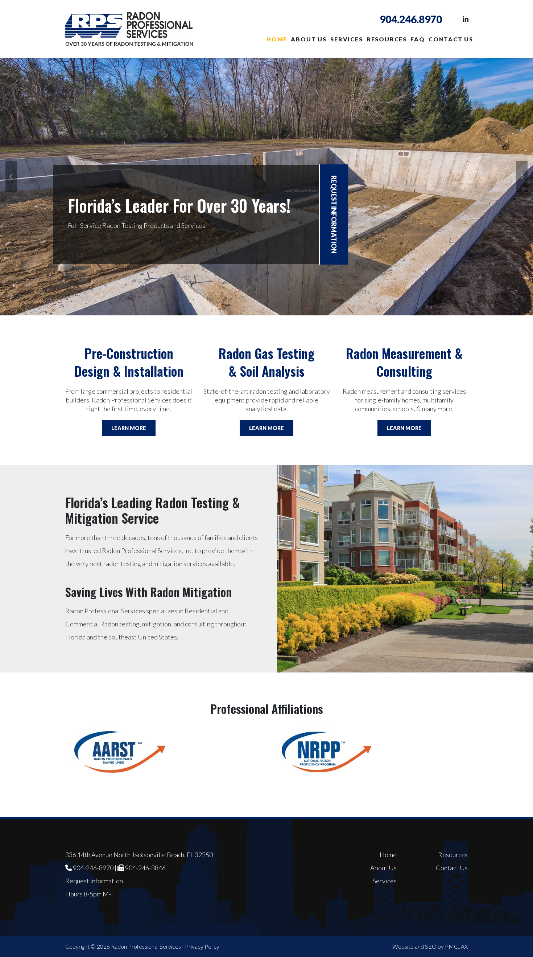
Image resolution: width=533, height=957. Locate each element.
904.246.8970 (411, 19)
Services (346, 39)
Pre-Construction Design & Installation (128, 361)
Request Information (334, 214)
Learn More (128, 428)
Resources (387, 39)
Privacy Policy (202, 946)
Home (276, 39)
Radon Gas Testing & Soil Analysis (266, 361)
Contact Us (451, 39)
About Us (308, 39)
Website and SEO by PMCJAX (430, 946)
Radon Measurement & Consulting (404, 361)
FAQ (417, 39)
